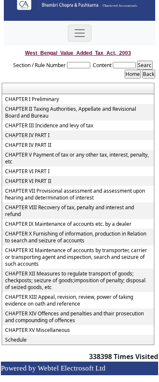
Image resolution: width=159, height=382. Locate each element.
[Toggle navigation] (80, 33)
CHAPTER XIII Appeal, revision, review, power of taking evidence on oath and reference (69, 300)
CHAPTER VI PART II (28, 181)
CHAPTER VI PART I (27, 171)
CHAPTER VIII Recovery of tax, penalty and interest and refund (69, 211)
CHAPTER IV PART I (27, 135)
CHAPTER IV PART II (28, 145)
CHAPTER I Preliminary (32, 99)
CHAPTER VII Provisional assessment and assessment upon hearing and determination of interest (75, 194)
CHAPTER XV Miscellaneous (37, 330)
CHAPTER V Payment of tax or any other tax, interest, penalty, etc (77, 158)
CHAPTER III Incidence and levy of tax (49, 125)
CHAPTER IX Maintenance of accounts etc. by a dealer (68, 224)
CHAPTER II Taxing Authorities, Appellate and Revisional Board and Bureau (70, 112)
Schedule (16, 340)
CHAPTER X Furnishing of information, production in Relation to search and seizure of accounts (75, 237)
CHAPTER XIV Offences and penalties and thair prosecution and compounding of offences (74, 317)
